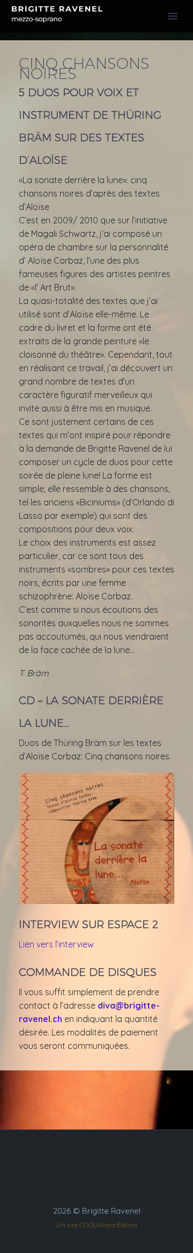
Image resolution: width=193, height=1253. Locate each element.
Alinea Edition (116, 1225)
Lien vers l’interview (56, 944)
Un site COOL (76, 1225)
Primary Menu (172, 16)
